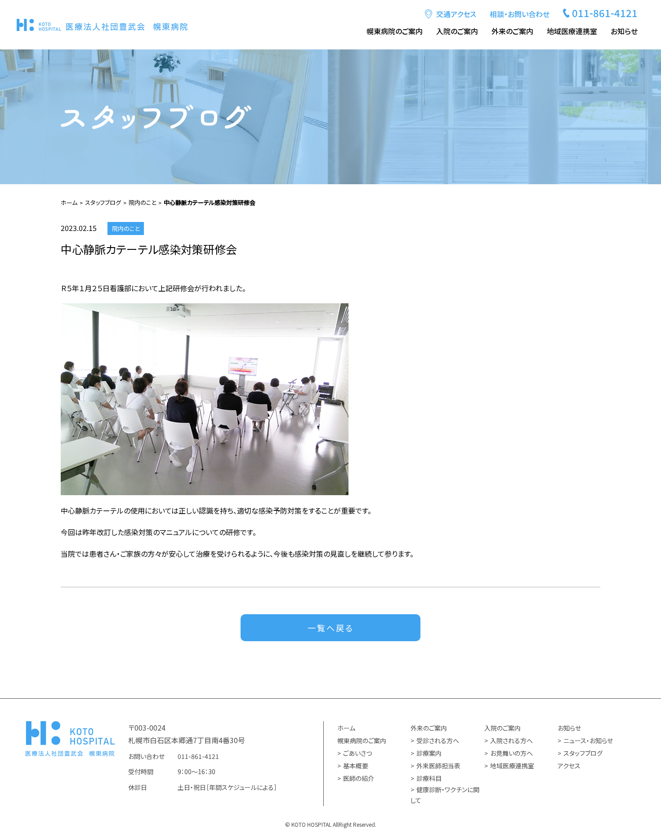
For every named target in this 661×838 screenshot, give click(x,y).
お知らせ (569, 727)
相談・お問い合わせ (519, 14)
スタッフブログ (583, 753)
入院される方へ (511, 740)
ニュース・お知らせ (588, 740)
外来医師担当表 (438, 765)
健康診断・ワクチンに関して (445, 795)
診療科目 (429, 778)
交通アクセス (456, 14)
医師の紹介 (358, 778)
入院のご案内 (502, 727)
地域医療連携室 (572, 31)
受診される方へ (437, 740)
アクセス (569, 765)
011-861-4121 (605, 13)
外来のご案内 (429, 727)
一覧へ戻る (331, 628)
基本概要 (355, 765)
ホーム (346, 727)
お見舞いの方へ (511, 753)
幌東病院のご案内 (361, 740)
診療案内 (429, 753)
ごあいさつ (357, 753)
